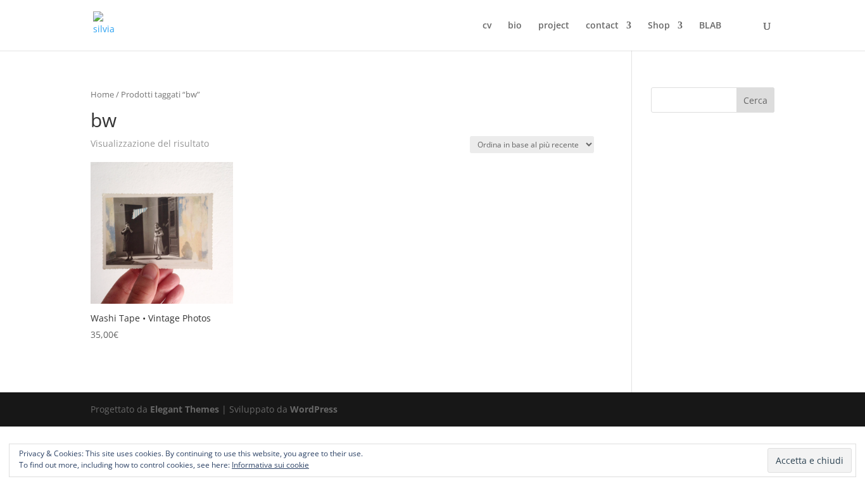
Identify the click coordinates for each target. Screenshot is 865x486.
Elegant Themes (184, 409)
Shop (659, 26)
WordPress (314, 409)
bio (515, 26)
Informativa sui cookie (270, 464)
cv (487, 26)
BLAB (710, 26)
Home (102, 94)
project (553, 26)
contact (602, 26)
